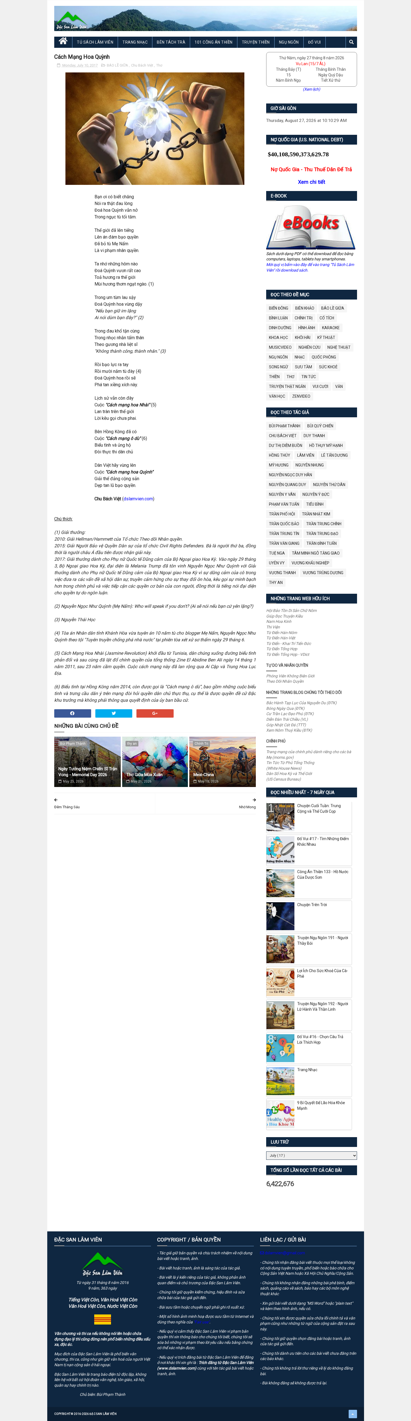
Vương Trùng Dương (323, 573)
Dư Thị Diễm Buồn (285, 445)
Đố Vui (314, 42)
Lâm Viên (305, 455)
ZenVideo (301, 396)
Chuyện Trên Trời (312, 904)
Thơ (159, 65)
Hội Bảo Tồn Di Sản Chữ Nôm (291, 610)
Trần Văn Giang (284, 543)
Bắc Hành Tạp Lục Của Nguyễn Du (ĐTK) (301, 703)
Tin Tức (308, 376)
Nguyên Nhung (310, 465)
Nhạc (300, 357)
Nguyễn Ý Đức (316, 494)
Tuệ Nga (277, 553)
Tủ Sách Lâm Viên (95, 42)
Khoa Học (278, 337)
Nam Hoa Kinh (278, 621)
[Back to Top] (353, 1414)
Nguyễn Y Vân (282, 494)
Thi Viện (273, 627)
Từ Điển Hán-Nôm (281, 632)
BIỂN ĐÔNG (278, 308)
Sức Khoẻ (328, 367)
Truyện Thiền (256, 42)
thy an (132, 744)
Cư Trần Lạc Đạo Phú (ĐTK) (290, 713)
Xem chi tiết (311, 182)
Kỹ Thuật (326, 337)
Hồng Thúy (279, 455)
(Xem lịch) (311, 89)
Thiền (274, 376)
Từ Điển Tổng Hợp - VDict (287, 654)
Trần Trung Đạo (322, 533)
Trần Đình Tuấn (321, 543)
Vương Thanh (282, 573)
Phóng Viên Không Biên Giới (290, 676)
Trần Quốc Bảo (284, 524)
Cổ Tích (327, 318)
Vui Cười (320, 386)
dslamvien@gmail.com (284, 1253)
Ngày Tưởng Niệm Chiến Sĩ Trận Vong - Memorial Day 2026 (87, 771)
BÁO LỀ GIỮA (118, 65)
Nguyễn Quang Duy (287, 484)
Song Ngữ (278, 367)
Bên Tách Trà (171, 42)
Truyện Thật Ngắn (287, 386)
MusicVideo (280, 347)
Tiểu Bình (314, 504)
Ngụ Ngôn (289, 42)
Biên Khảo (304, 308)
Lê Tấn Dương (334, 455)
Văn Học (277, 396)
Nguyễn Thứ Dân (329, 484)
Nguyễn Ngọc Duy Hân (290, 475)
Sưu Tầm (303, 367)
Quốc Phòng (324, 357)
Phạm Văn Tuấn (284, 504)
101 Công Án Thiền (214, 42)
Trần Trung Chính (323, 524)
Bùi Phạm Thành (73, 744)
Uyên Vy (277, 563)
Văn (339, 386)
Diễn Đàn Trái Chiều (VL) (287, 719)
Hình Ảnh (306, 328)
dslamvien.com (138, 498)
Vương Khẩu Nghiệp (310, 563)
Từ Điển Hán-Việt (280, 638)
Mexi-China (203, 774)
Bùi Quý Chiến (320, 426)
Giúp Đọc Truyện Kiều (284, 616)
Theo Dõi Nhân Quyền (285, 681)
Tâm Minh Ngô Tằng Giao (316, 553)
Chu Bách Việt (142, 65)
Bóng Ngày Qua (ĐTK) (285, 708)
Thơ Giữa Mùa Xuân (144, 774)
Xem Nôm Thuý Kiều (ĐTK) (289, 730)
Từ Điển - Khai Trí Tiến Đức (288, 643)
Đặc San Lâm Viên (103, 1413)
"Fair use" (201, 1322)
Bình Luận (278, 318)
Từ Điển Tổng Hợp (281, 649)
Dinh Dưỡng (280, 328)
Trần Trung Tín (284, 533)
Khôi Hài (302, 337)
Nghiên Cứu (309, 347)
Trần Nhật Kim (316, 514)
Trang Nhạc (135, 42)
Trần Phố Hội (282, 514)
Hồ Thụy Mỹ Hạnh (326, 445)
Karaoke (331, 328)
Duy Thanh (314, 435)
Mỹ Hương (279, 465)
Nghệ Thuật (339, 347)
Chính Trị (201, 744)
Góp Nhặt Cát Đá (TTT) (286, 725)
